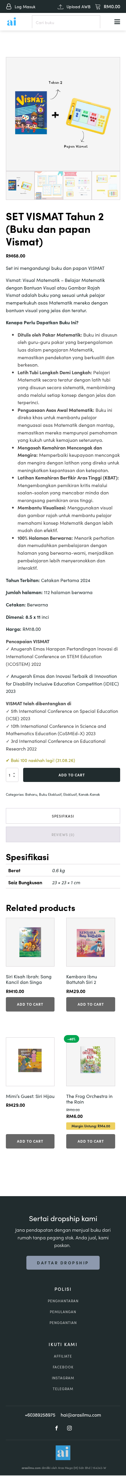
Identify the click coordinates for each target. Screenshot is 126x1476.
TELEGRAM (63, 1388)
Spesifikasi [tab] (63, 815)
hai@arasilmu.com (81, 1414)
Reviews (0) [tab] (63, 834)
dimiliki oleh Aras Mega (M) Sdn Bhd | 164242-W (64, 1468)
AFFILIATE (63, 1356)
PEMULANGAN (63, 1311)
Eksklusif (70, 794)
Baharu (31, 794)
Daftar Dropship (63, 1263)
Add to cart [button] (30, 1004)
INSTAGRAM (63, 1378)
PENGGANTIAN (63, 1322)
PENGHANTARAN (63, 1301)
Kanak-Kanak (89, 794)
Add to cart (72, 774)
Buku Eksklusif (50, 794)
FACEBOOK (63, 1367)
